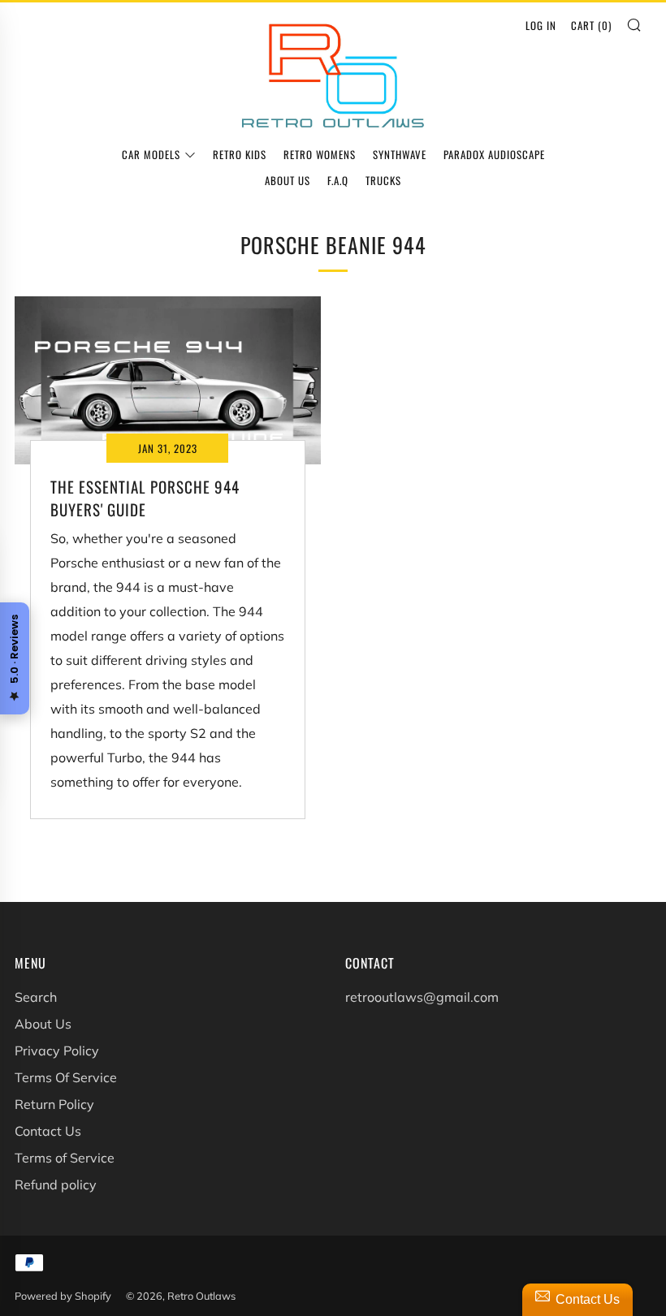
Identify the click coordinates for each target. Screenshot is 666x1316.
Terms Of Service (66, 1077)
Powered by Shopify (63, 1295)
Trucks (383, 180)
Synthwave (399, 154)
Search (36, 997)
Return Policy (54, 1104)
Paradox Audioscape (494, 154)
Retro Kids (239, 154)
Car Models (151, 154)
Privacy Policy (57, 1050)
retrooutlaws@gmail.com (422, 997)
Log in (540, 25)
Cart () (591, 25)
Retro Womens (319, 154)
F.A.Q (337, 180)
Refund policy (56, 1184)
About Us (287, 180)
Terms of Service (65, 1158)
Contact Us (48, 1131)
